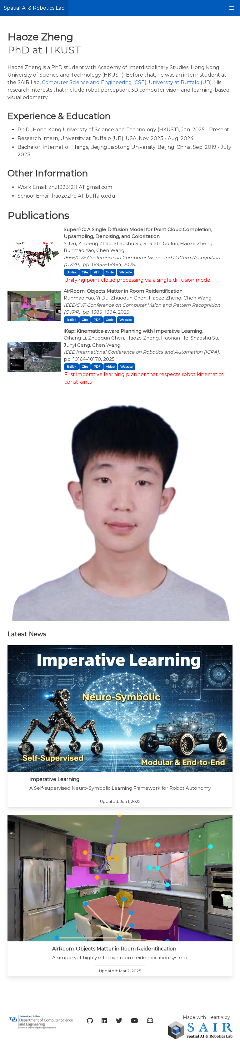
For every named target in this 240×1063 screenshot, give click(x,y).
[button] (232, 8)
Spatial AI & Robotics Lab (34, 8)
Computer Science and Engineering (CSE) (94, 82)
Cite (85, 272)
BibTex (71, 272)
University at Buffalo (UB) (180, 82)
